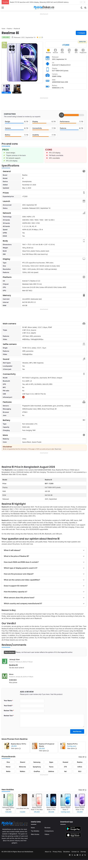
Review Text (9, 715)
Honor (8, 767)
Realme (48, 52)
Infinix (79, 767)
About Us (48, 851)
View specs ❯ (16, 748)
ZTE (65, 767)
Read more (58, 449)
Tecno (51, 767)
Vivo (8, 762)
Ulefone (51, 771)
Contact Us (75, 851)
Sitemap (83, 851)
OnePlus (37, 771)
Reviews (47, 827)
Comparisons (49, 831)
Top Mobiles (35, 831)
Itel (65, 771)
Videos (47, 834)
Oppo (51, 762)
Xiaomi (22, 762)
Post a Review (9, 652)
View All (81, 757)
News (33, 827)
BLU (79, 771)
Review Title (9, 710)
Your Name (8, 700)
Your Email (8, 705)
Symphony (37, 767)
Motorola (22, 767)
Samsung (36, 762)
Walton (22, 771)
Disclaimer (66, 851)
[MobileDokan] (44, 7)
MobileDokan (28, 851)
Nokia (8, 771)
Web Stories (35, 834)
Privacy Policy (57, 851)
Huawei (65, 762)
